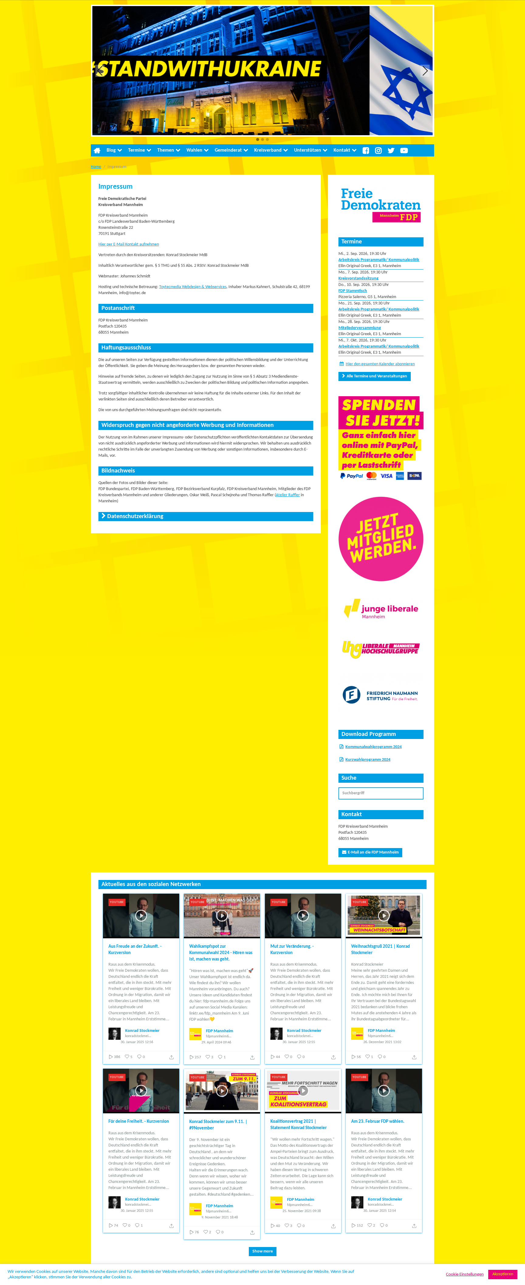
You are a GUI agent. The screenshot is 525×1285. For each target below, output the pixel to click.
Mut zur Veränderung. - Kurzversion (292, 949)
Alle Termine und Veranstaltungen (377, 376)
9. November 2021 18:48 (219, 1217)
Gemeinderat (228, 150)
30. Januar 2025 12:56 (137, 1042)
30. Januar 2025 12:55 (299, 1042)
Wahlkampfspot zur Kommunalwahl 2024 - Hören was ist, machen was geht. (220, 953)
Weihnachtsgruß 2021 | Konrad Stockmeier (380, 949)
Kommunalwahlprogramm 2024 (373, 747)
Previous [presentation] (100, 70)
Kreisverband (268, 150)
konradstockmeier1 (138, 1036)
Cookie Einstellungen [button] (465, 1274)
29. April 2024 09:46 (216, 1042)
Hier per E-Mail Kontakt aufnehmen (128, 244)
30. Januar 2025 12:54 (379, 1211)
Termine (136, 150)
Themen (165, 150)
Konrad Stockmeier (142, 1031)
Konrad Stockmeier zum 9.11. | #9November (218, 1125)
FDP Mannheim (219, 1031)
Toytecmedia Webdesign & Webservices (192, 287)
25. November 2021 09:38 (302, 1211)
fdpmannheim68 (218, 1036)
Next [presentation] (425, 70)
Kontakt (342, 150)
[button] (257, 140)
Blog (111, 150)
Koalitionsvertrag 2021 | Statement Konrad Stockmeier (298, 1124)
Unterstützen (307, 150)
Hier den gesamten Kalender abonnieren (380, 364)
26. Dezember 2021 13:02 (382, 1042)
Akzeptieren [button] (502, 1274)
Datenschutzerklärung (135, 517)
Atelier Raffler (288, 495)
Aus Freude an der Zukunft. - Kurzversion (135, 949)
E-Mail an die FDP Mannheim (373, 852)
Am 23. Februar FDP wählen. (377, 1121)
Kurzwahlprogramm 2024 (367, 760)
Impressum (115, 187)
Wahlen (194, 150)
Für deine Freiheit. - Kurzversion (138, 1121)
